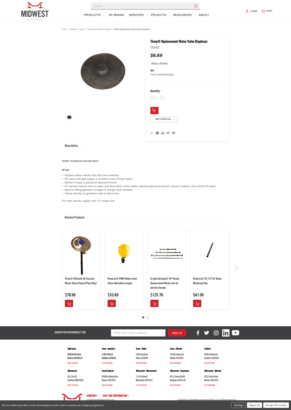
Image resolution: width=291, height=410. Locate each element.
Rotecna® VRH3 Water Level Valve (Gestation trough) (122, 281)
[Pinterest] (173, 133)
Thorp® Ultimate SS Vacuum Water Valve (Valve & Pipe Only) (81, 281)
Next (236, 268)
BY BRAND (116, 15)
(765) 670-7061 (209, 363)
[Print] (162, 133)
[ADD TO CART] (69, 303)
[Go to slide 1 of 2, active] (143, 317)
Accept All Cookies (276, 405)
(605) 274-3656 (107, 386)
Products (92, 15)
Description (71, 146)
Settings (238, 405)
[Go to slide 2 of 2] (148, 317)
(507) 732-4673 (72, 386)
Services (136, 15)
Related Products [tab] (75, 218)
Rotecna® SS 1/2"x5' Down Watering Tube (207, 281)
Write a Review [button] (159, 63)
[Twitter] (168, 133)
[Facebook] (151, 133)
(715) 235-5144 (141, 386)
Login (254, 11)
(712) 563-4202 (107, 363)
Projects (158, 15)
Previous (55, 268)
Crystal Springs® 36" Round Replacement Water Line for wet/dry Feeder (164, 284)
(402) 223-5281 (72, 363)
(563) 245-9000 (175, 363)
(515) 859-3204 (141, 363)
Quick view (81, 253)
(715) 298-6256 (209, 386)
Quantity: (155, 91)
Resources (182, 15)
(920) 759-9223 (175, 386)
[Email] (157, 133)
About (204, 15)
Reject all (254, 405)
